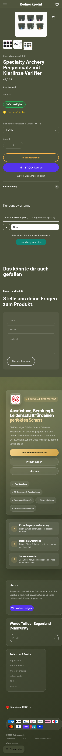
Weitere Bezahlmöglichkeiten (31, 175)
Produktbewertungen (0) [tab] (16, 217)
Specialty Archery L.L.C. (14, 56)
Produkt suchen (34, 461)
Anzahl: (6, 138)
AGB (12, 681)
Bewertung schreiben (31, 241)
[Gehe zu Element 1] (7, 45)
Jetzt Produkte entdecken (34, 452)
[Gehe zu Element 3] (28, 46)
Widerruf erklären (18, 670)
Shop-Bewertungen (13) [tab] (43, 217)
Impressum (15, 660)
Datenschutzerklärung (42, 738)
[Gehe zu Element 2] (17, 45)
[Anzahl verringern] (7, 145)
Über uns (34, 471)
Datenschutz (16, 675)
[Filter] (6, 227)
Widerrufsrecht (17, 665)
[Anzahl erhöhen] (19, 145)
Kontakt (13, 686)
